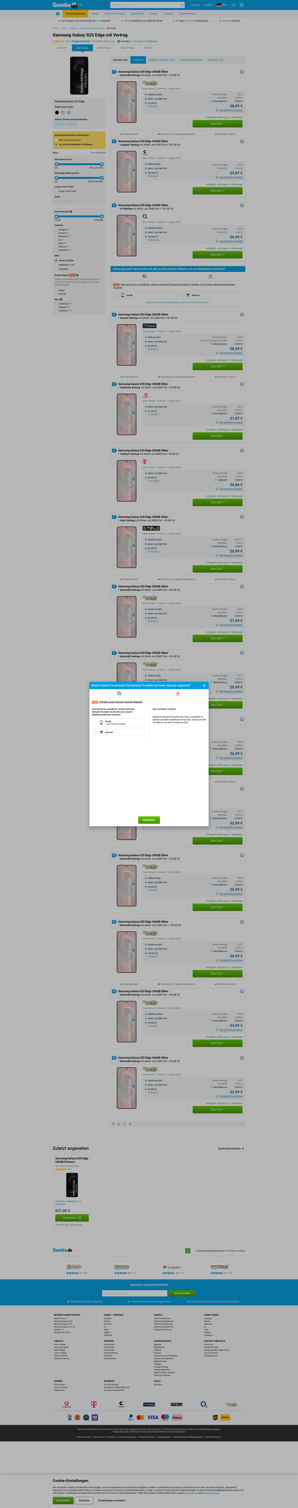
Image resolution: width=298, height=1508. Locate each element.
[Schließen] (204, 685)
